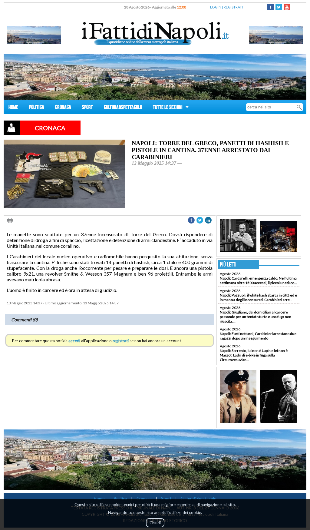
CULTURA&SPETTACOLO (123, 108)
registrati (121, 340)
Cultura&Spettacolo (198, 498)
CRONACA (63, 108)
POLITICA (36, 108)
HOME (13, 108)
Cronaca (144, 498)
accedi (74, 340)
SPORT (87, 108)
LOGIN (215, 7)
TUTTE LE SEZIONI (168, 108)
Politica (120, 498)
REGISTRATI (233, 7)
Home (99, 498)
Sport (166, 498)
